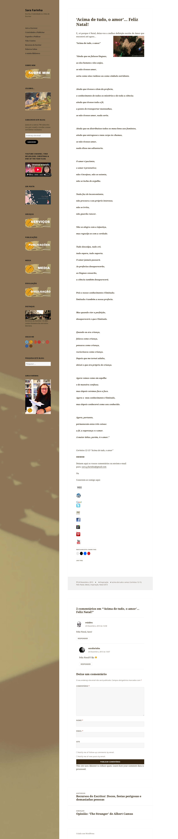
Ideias (87, 585)
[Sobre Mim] (38, 73)
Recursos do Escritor (33, 45)
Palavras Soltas (31, 49)
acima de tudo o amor (120, 582)
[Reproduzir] (29, 175)
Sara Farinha (34, 10)
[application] (38, 169)
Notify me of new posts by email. (91, 756)
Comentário (83, 686)
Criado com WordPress (85, 833)
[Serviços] (38, 222)
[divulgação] (38, 292)
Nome (79, 720)
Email (79, 731)
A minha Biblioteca (32, 53)
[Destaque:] (38, 315)
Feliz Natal (80, 585)
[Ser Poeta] (38, 197)
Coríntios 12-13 (135, 582)
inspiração (94, 585)
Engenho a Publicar (33, 36)
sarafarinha (94, 648)
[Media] (38, 269)
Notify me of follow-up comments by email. (96, 752)
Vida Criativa (30, 41)
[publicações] (38, 245)
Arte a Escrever (31, 28)
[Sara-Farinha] (38, 396)
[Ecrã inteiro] (49, 175)
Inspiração (104, 582)
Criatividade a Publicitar (35, 32)
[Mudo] (46, 175)
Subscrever (32, 142)
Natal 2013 (103, 585)
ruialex (89, 622)
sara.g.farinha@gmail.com (94, 466)
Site (78, 742)
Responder (83, 638)
